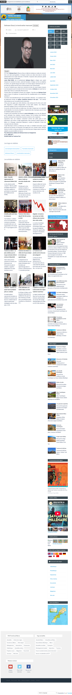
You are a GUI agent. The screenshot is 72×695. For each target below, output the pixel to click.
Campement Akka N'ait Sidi (61, 189)
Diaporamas (53, 574)
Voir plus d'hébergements (58, 217)
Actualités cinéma (19, 648)
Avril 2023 (52, 64)
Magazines (53, 591)
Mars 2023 (52, 60)
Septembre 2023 (54, 85)
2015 (64, 39)
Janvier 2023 (53, 52)
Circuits (51, 153)
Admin (9, 30)
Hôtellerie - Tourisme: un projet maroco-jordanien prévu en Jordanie (10, 289)
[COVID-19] (58, 131)
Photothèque (53, 570)
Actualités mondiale (40, 645)
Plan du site (14, 680)
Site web (52, 595)
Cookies (33, 680)
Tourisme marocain (27, 148)
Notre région (21, 642)
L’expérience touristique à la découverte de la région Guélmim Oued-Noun (39, 289)
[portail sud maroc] (12, 17)
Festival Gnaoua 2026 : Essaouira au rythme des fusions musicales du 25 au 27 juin (57, 490)
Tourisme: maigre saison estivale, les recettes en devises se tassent (39, 179)
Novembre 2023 (54, 93)
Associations (19, 645)
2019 (57, 35)
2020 (50, 35)
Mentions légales (26, 680)
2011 (50, 47)
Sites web (15, 653)
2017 (50, 39)
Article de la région (18, 640)
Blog (19, 680)
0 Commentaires (12, 33)
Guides (51, 157)
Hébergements (52, 150)
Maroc (51, 642)
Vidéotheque (10, 648)
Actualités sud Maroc (50, 640)
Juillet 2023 (53, 77)
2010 (57, 47)
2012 (64, 43)
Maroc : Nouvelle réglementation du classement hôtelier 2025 (10, 179)
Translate (69, 693)
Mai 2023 (52, 68)
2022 (57, 31)
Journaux (52, 587)
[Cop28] (58, 120)
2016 (57, 39)
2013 (57, 43)
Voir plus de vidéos (52, 532)
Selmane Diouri (9, 153)
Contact (38, 680)
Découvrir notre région (56, 561)
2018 (64, 35)
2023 (50, 31)
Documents (53, 583)
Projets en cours (10, 650)
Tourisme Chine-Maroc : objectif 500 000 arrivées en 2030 (25, 216)
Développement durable (41, 648)
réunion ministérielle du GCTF (43, 653)
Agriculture (51, 648)
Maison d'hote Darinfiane (61, 161)
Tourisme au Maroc (11, 642)
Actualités (9, 640)
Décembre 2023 (54, 97)
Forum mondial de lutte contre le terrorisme (46, 650)
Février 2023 (53, 56)
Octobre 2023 (53, 89)
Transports (50, 645)
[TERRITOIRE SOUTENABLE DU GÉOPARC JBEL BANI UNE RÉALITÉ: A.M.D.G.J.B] (58, 109)
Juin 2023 (52, 72)
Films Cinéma (53, 579)
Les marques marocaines (12, 148)
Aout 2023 (52, 81)
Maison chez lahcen (61, 175)
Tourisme (58, 648)
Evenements (27, 645)
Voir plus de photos (57, 543)
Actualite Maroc (39, 640)
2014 (50, 43)
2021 (64, 31)
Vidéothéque (53, 566)
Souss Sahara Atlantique (42, 642)
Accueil (8, 680)
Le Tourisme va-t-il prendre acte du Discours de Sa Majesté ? (39, 253)
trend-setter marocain (23, 153)
